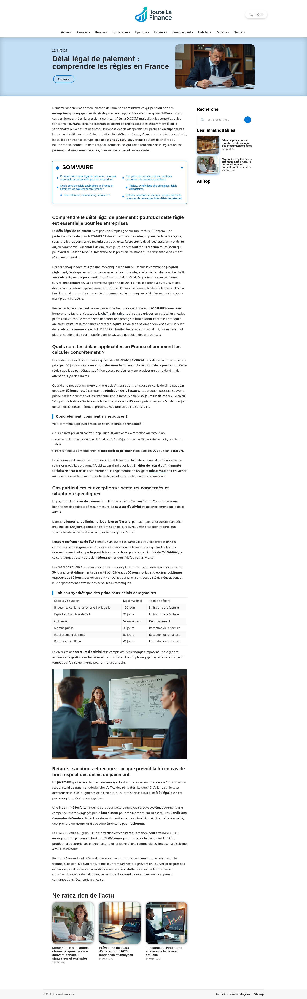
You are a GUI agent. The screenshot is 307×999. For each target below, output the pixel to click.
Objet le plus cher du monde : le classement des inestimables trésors (237, 143)
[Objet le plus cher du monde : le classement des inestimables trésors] (208, 145)
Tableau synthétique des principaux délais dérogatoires (153, 187)
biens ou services (119, 140)
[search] (251, 14)
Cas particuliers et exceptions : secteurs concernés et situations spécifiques (149, 178)
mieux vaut (157, 471)
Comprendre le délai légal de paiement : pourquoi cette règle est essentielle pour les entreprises (88, 178)
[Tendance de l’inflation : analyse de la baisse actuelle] (166, 923)
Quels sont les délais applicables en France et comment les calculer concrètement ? (86, 187)
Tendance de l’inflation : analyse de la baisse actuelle (164, 951)
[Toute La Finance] (153, 14)
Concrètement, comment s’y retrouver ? (87, 195)
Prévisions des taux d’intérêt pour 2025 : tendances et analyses (116, 951)
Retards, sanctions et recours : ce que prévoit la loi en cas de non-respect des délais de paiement (154, 197)
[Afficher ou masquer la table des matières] (138, 168)
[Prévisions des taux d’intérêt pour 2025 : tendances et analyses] (119, 923)
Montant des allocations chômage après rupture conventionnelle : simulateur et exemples (70, 953)
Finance (64, 79)
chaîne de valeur (113, 313)
